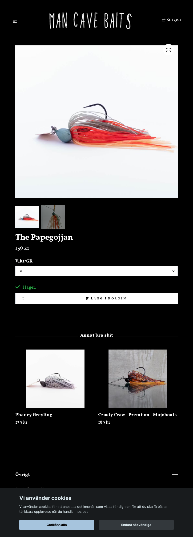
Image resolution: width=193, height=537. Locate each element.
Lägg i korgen (108, 299)
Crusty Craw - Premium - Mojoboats (137, 415)
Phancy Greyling (33, 415)
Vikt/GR (24, 261)
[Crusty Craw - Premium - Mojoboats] (137, 379)
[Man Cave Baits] (90, 20)
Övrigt (22, 475)
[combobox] (96, 271)
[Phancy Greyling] (55, 379)
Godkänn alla (57, 525)
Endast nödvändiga (136, 525)
